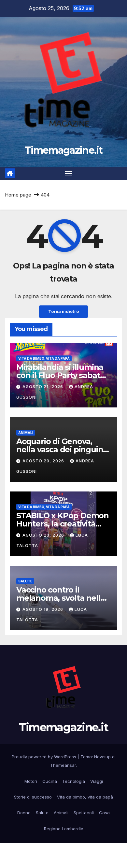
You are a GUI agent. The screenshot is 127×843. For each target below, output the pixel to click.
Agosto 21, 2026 (43, 386)
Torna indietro (63, 311)
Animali (25, 433)
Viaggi (96, 781)
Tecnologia (73, 781)
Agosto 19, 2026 (43, 609)
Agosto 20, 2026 (43, 460)
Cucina (49, 781)
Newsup (102, 756)
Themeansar (63, 765)
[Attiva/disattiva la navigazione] (68, 173)
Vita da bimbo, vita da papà (44, 358)
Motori (30, 781)
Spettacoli (84, 812)
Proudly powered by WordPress (45, 756)
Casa (104, 812)
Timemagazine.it (63, 150)
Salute (25, 581)
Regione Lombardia (63, 828)
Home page (18, 195)
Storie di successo (33, 797)
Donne (24, 812)
